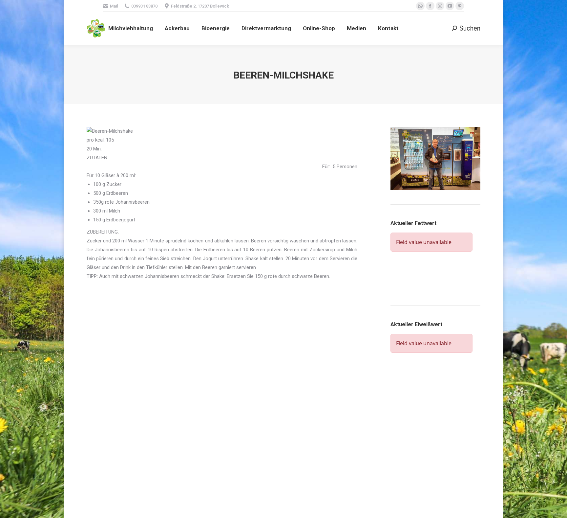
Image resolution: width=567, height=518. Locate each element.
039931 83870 (144, 6)
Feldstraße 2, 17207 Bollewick (200, 6)
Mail (114, 6)
